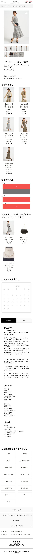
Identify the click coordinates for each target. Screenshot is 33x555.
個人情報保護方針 (17, 531)
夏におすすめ (8, 488)
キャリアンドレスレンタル (5, 6)
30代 (8, 502)
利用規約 (5, 535)
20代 (25, 495)
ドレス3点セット (22, 6)
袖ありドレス (24, 467)
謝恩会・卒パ (8, 467)
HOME (4, 531)
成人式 (8, 460)
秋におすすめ (24, 488)
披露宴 (25, 454)
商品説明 (8, 320)
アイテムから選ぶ (15, 6)
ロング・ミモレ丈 (8, 474)
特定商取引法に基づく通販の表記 (21, 535)
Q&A (24, 320)
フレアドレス (8, 481)
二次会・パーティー (24, 460)
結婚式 (8, 454)
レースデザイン (25, 474)
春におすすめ (24, 481)
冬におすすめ (8, 495)
